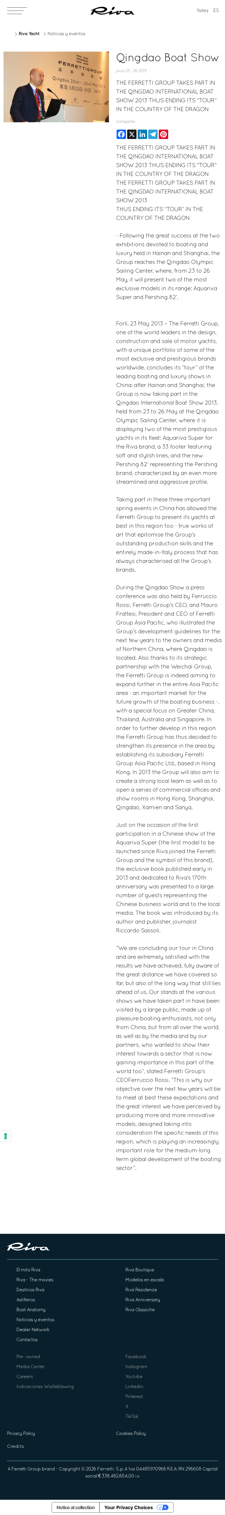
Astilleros (25, 1300)
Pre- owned (28, 1357)
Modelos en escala (144, 1280)
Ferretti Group (26, 1469)
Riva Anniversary (142, 1300)
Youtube (133, 1377)
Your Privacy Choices (128, 1507)
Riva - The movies (34, 1280)
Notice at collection (76, 1507)
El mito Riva (28, 1270)
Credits (15, 1447)
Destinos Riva (30, 1290)
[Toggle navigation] (17, 10)
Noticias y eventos (66, 34)
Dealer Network (32, 1330)
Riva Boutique (139, 1270)
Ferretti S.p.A (112, 1469)
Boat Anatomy (30, 1310)
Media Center (30, 1367)
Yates (203, 11)
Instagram (136, 1367)
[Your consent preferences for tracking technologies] (5, 1136)
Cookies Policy (131, 1434)
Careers (24, 1377)
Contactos (27, 1340)
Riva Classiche (140, 1310)
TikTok (131, 1417)
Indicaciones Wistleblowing (45, 1387)
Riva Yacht (29, 34)
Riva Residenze (141, 1290)
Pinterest (134, 1397)
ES (216, 11)
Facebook (135, 1357)
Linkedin (134, 1387)
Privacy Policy (21, 1434)
